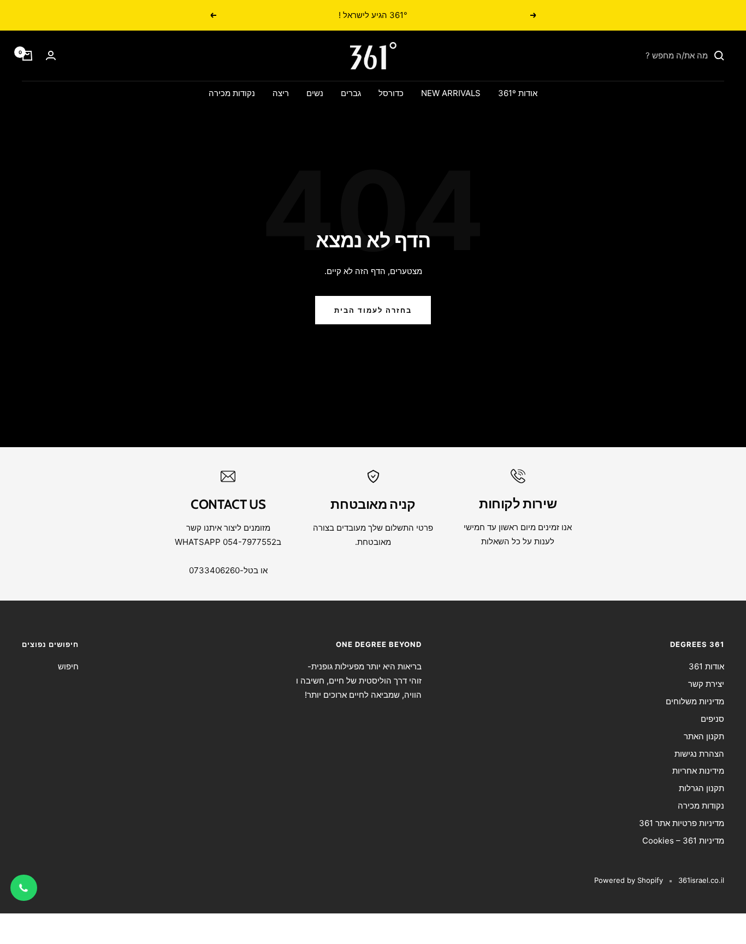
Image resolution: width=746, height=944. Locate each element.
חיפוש (68, 666)
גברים (351, 93)
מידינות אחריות (698, 770)
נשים (314, 93)
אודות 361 (706, 666)
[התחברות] (51, 55)
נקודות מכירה (232, 93)
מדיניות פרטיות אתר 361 (681, 823)
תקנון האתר (704, 736)
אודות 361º (517, 93)
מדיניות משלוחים (695, 701)
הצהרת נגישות (699, 754)
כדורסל (391, 93)
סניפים (712, 719)
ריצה (281, 93)
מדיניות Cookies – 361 (683, 840)
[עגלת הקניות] (27, 56)
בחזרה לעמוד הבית (373, 310)
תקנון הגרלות (701, 788)
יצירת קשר (706, 684)
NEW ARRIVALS (451, 93)
